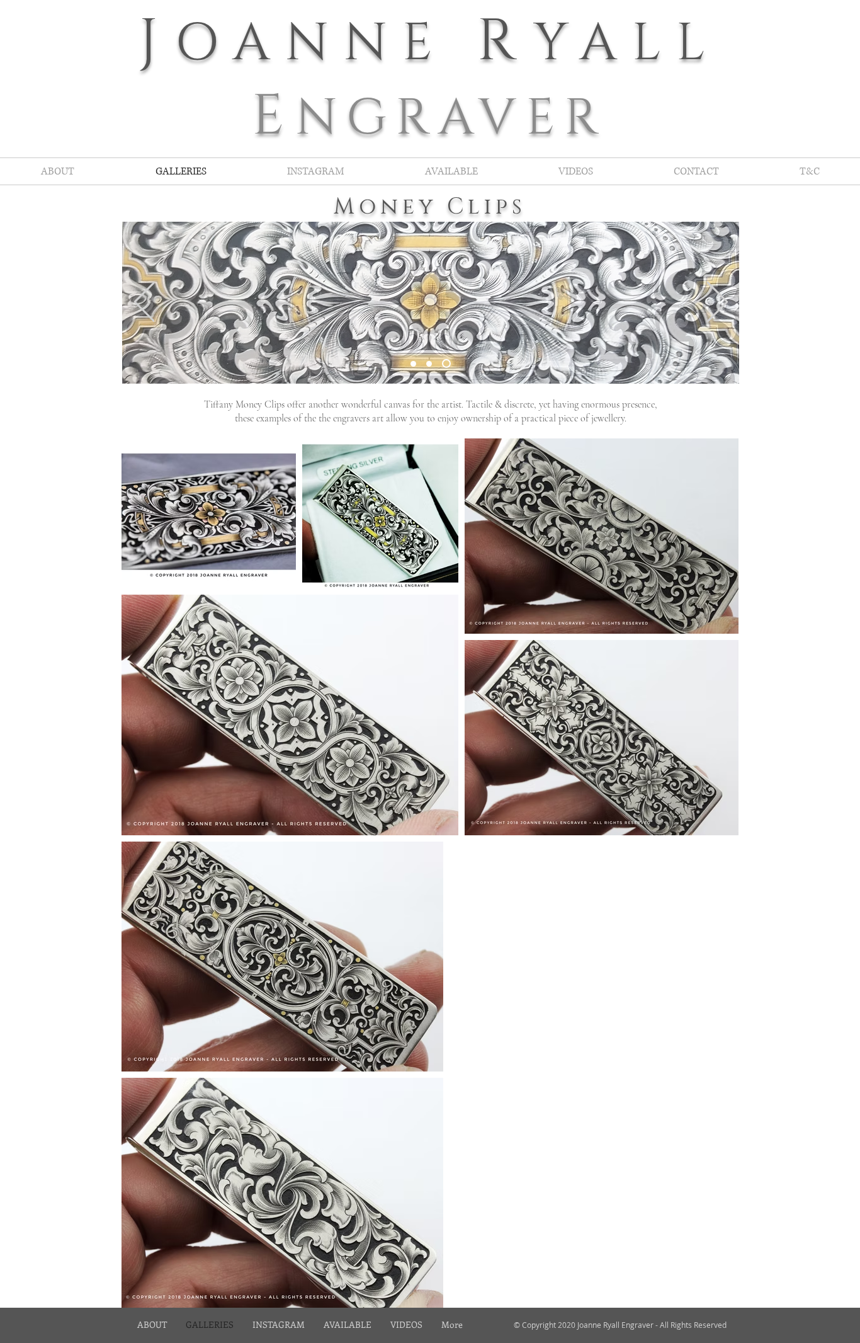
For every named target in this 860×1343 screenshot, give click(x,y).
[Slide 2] (429, 364)
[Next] (717, 303)
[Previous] (144, 303)
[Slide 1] (413, 364)
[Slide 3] (446, 363)
